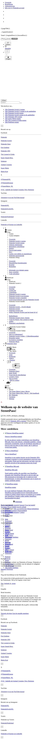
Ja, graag (12, 583)
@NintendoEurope (7, 183)
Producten (12, 356)
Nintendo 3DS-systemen (18, 421)
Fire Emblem (5, 147)
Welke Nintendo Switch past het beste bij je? (23, 312)
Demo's (11, 248)
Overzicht (8, 2)
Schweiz (7, 558)
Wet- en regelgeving (20, 509)
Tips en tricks (13, 378)
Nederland (8, 521)
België (7, 540)
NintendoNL (5, 205)
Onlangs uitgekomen (15, 245)
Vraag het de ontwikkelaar (17, 375)
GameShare (13, 292)
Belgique (8, 528)
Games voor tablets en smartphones (20, 254)
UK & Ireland (9, 533)
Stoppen (3, 569)
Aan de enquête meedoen (20, 613)
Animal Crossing (6, 165)
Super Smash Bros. (7, 158)
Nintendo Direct (14, 371)
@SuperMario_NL (7, 186)
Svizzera (7, 548)
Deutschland (9, 530)
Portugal (7, 525)
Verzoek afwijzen (6, 613)
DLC (10, 252)
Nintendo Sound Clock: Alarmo (19, 318)
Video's (11, 358)
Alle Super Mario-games (13, 118)
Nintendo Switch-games (16, 243)
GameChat (12, 290)
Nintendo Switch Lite (16, 310)
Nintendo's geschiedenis (16, 323)
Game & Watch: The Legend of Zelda (21, 319)
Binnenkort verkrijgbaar (16, 246)
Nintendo (4, 137)
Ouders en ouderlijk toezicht (10, 505)
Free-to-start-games (15, 250)
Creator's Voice (14, 377)
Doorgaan (10, 569)
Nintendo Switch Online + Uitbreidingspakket (24, 336)
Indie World (13, 373)
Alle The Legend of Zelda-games (15, 120)
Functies (11, 289)
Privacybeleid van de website (16, 507)
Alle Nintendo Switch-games (14, 113)
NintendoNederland (7, 217)
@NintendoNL (6, 179)
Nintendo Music (14, 341)
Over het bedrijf (30, 505)
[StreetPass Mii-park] (12, 466)
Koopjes (11, 265)
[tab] (21, 502)
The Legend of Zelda (7, 154)
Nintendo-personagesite (16, 256)
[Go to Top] (21, 402)
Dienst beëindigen (33, 509)
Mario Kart (4, 171)
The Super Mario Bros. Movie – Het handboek (24, 393)
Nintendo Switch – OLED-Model (20, 307)
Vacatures (12, 397)
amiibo (11, 321)
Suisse (7, 560)
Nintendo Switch (6, 141)
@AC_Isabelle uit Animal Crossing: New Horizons (17, 190)
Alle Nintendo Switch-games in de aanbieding (20, 115)
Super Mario (5, 168)
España (7, 514)
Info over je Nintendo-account (14, 8)
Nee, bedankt (5, 583)
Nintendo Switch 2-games (17, 241)
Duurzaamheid (22, 510)
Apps (10, 355)
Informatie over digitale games (18, 270)
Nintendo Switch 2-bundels (18, 298)
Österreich (8, 553)
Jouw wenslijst (13, 272)
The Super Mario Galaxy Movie (19, 391)
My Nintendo (13, 395)
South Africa (9, 535)
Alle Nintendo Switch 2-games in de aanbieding (20, 111)
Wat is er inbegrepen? (16, 334)
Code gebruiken (14, 274)
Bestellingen (9, 4)
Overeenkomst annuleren (9, 510)
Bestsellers (12, 266)
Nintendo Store (6, 144)
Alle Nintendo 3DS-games (13, 117)
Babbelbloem (13, 316)
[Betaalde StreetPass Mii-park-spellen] (14, 433)
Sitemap (11, 399)
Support (21, 505)
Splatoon (4, 161)
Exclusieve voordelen (16, 340)
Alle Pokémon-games (12, 122)
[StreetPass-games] (11, 484)
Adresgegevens (10, 6)
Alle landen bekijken (11, 568)
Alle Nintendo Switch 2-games (15, 109)
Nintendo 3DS (5, 151)
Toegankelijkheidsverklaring (10, 512)
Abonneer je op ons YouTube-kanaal (12, 197)
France (7, 534)
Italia (6, 519)
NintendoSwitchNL (7, 209)
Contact (21, 512)
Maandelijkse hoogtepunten (18, 263)
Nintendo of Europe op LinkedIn (11, 224)
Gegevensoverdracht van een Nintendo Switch (24, 299)
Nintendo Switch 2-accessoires (19, 296)
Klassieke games (14, 338)
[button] (23, 230)
